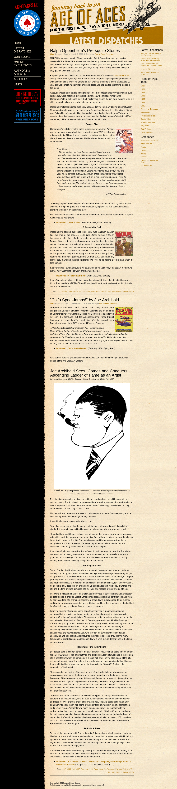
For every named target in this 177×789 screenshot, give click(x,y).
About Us (21, 79)
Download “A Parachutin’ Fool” (71, 276)
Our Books (22, 56)
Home (18, 43)
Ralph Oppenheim (103, 291)
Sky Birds (145, 126)
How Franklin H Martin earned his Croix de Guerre (151, 65)
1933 (143, 96)
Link (52, 54)
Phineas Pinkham (148, 122)
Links (18, 84)
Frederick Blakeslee (149, 116)
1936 (143, 106)
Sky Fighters (146, 129)
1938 (69, 769)
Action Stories (67, 291)
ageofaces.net (146, 143)
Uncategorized (146, 165)
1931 (143, 89)
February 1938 (87, 769)
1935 (143, 102)
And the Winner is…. (149, 69)
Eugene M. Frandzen (149, 109)
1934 (143, 99)
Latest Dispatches (23, 50)
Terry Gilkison (146, 132)
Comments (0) (128, 291)
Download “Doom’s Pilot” (68, 222)
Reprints (144, 157)
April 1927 (78, 291)
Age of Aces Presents (149, 140)
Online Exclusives (23, 64)
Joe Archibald (146, 119)
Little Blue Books (121, 75)
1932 (143, 92)
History (143, 153)
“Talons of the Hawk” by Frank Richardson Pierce (150, 59)
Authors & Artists (22, 72)
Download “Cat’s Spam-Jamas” (71, 348)
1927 (59, 291)
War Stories (116, 291)
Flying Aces (145, 112)
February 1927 (89, 291)
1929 (143, 86)
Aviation (144, 147)
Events (143, 150)
